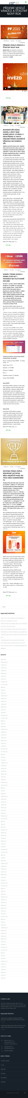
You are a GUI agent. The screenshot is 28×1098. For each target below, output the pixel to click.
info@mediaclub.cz (9, 1048)
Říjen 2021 (3, 821)
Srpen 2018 (3, 925)
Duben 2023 (3, 771)
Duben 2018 (3, 936)
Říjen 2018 (3, 919)
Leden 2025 (3, 712)
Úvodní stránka (5, 1061)
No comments (18, 40)
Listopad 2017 (4, 950)
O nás (2, 1065)
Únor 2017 (3, 975)
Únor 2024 (3, 743)
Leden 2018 (3, 944)
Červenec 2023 (4, 763)
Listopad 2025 (4, 684)
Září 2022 (3, 790)
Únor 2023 (3, 777)
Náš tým (3, 1069)
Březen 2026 (3, 673)
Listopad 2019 (4, 886)
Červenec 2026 (4, 662)
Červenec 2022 (4, 796)
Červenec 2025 (4, 695)
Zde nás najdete (8, 1050)
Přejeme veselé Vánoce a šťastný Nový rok (14, 46)
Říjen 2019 (3, 888)
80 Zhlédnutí (22, 127)
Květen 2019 (3, 902)
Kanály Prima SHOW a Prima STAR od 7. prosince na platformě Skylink (13, 277)
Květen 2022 (3, 802)
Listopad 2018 (4, 916)
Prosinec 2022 (4, 782)
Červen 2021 (3, 832)
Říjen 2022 (3, 788)
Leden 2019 (3, 913)
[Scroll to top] (25, 1093)
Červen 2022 (3, 799)
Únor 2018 (3, 941)
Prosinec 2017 (4, 947)
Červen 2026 (3, 665)
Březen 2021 (3, 841)
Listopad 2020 (4, 852)
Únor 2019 (3, 911)
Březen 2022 (3, 807)
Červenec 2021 (4, 830)
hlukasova (6, 125)
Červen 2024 (3, 732)
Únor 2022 (3, 810)
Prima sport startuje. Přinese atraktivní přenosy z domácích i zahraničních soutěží (12, 1019)
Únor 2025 (3, 709)
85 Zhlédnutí (22, 42)
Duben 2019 (3, 905)
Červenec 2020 (4, 863)
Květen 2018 (3, 933)
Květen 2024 (3, 735)
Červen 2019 (3, 899)
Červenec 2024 (4, 729)
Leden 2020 (3, 880)
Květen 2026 (3, 668)
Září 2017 (3, 955)
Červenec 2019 (4, 897)
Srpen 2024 (3, 726)
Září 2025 (3, 690)
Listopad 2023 (4, 751)
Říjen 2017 (3, 953)
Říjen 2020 (3, 855)
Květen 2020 (3, 869)
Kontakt (3, 1082)
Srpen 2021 (3, 827)
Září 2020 (3, 858)
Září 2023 (3, 757)
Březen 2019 (3, 908)
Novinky (12, 40)
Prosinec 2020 (4, 849)
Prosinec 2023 (4, 749)
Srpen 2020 (3, 860)
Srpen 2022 (3, 793)
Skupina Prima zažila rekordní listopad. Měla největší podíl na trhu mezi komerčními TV (13, 475)
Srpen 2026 (3, 659)
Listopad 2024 (4, 718)
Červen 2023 (3, 765)
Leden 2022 (3, 813)
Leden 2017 (3, 978)
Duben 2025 (3, 704)
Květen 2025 (3, 701)
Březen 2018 (3, 939)
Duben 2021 (3, 838)
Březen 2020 (3, 874)
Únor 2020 (3, 877)
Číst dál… (8, 98)
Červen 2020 (3, 866)
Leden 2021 (3, 846)
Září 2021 (3, 824)
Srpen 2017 (3, 958)
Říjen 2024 (3, 721)
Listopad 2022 (4, 785)
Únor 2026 (3, 676)
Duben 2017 (3, 969)
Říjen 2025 (3, 687)
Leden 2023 (3, 779)
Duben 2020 (3, 872)
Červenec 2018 (4, 927)
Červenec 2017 (4, 961)
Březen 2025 (3, 707)
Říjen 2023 (3, 754)
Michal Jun (6, 40)
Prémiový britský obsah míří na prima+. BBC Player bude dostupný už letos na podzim (13, 1026)
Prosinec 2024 (4, 715)
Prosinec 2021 (4, 816)
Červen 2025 (3, 698)
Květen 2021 (3, 835)
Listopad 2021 (4, 818)
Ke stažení (4, 1078)
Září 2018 (3, 922)
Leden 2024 (3, 746)
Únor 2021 (3, 844)
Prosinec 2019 (4, 883)
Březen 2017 (3, 972)
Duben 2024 (3, 737)
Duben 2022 (3, 804)
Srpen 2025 (3, 693)
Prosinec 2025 (4, 682)
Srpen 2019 (3, 894)
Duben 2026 (3, 670)
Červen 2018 (3, 930)
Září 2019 (3, 891)
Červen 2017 (3, 964)
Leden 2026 (3, 679)
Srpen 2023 (3, 760)
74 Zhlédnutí (22, 271)
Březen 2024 (3, 740)
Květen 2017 (3, 967)
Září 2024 (3, 723)
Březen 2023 (3, 774)
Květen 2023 (3, 768)
